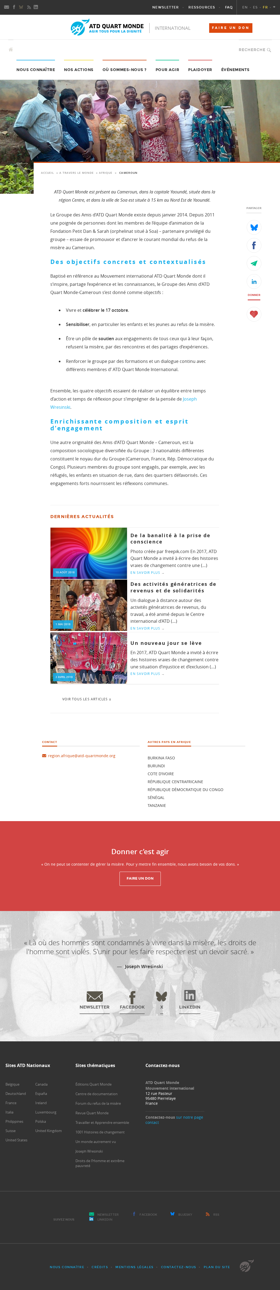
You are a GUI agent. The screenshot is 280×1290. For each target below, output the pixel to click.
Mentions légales (134, 1267)
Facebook (148, 1214)
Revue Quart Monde (92, 1112)
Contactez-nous (178, 1267)
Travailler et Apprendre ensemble (102, 1122)
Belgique (12, 1084)
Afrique (105, 173)
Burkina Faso (161, 757)
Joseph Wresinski (89, 1151)
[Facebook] (14, 7)
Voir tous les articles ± (86, 699)
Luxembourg (45, 1112)
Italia (9, 1112)
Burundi (156, 765)
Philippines (14, 1121)
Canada (41, 1084)
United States (16, 1140)
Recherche (252, 50)
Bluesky (185, 1214)
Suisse (10, 1130)
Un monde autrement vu (95, 1141)
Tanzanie (157, 805)
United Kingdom (48, 1130)
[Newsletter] (7, 7)
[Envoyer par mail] (254, 263)
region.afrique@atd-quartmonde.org (81, 755)
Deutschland (15, 1093)
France (10, 1102)
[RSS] (29, 7)
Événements (235, 69)
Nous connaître (67, 1267)
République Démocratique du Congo (185, 789)
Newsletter (108, 1214)
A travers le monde (76, 173)
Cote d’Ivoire (161, 773)
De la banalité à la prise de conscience (170, 538)
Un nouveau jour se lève (166, 643)
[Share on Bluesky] (254, 227)
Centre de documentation (96, 1093)
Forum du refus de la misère (98, 1103)
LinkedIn (104, 1219)
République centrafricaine (175, 781)
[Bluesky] (21, 7)
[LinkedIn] (36, 7)
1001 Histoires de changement (100, 1132)
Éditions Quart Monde (93, 1084)
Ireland (41, 1102)
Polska (40, 1121)
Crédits (100, 1267)
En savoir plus (147, 572)
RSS (216, 1214)
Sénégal (156, 797)
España (41, 1093)
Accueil (47, 173)
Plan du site (217, 1267)
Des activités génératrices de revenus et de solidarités (173, 587)
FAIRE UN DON (231, 28)
